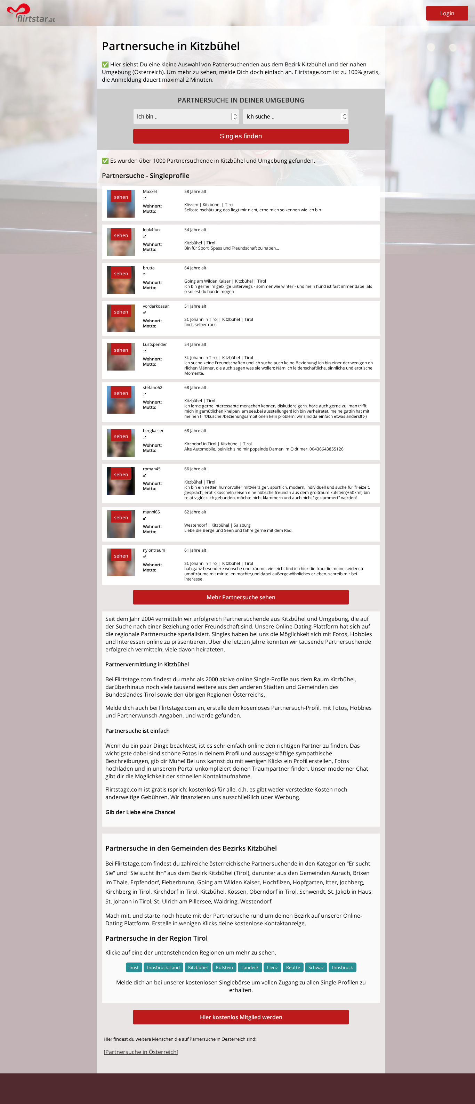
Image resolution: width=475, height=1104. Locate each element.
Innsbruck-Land (163, 967)
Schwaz (316, 967)
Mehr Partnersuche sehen (241, 597)
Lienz (272, 967)
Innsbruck (342, 967)
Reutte (293, 967)
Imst (134, 967)
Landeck (250, 967)
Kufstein (224, 967)
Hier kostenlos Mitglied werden (241, 1017)
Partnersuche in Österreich (141, 1052)
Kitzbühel (198, 967)
